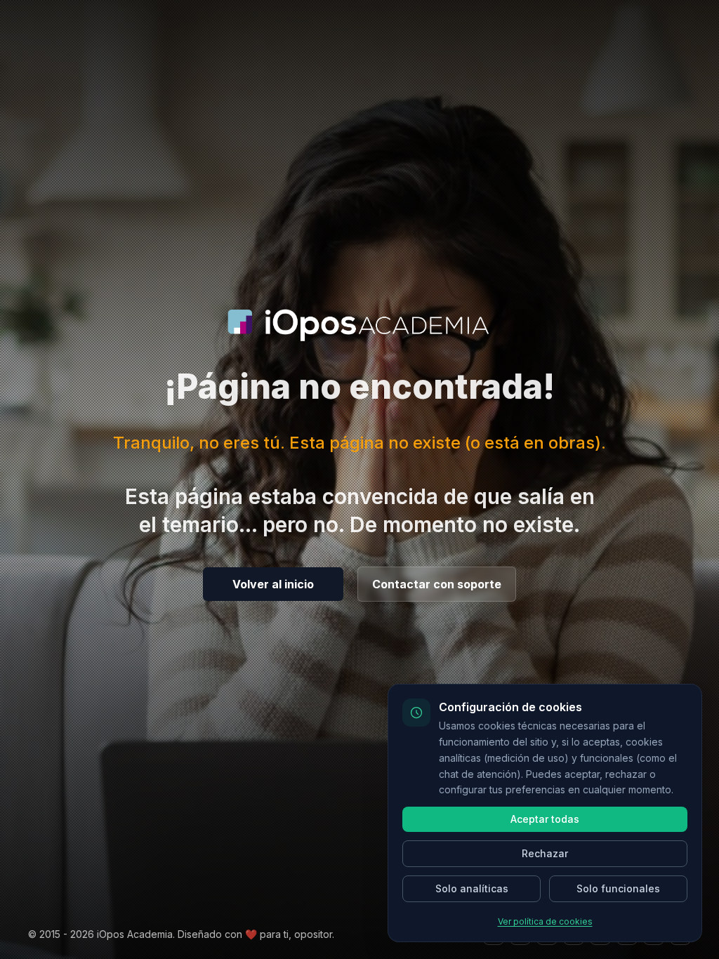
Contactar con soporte (436, 584)
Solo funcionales (618, 888)
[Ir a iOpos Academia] (359, 325)
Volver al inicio (273, 584)
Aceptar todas (544, 819)
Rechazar (545, 853)
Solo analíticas (471, 888)
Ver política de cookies (545, 921)
